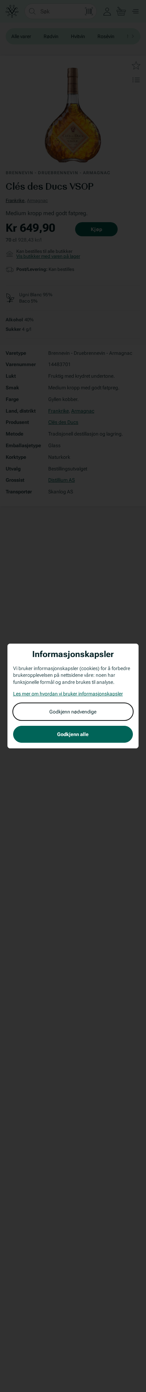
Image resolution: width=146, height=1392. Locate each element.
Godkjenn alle (73, 734)
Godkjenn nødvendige (72, 712)
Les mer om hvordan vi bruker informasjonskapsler (68, 694)
